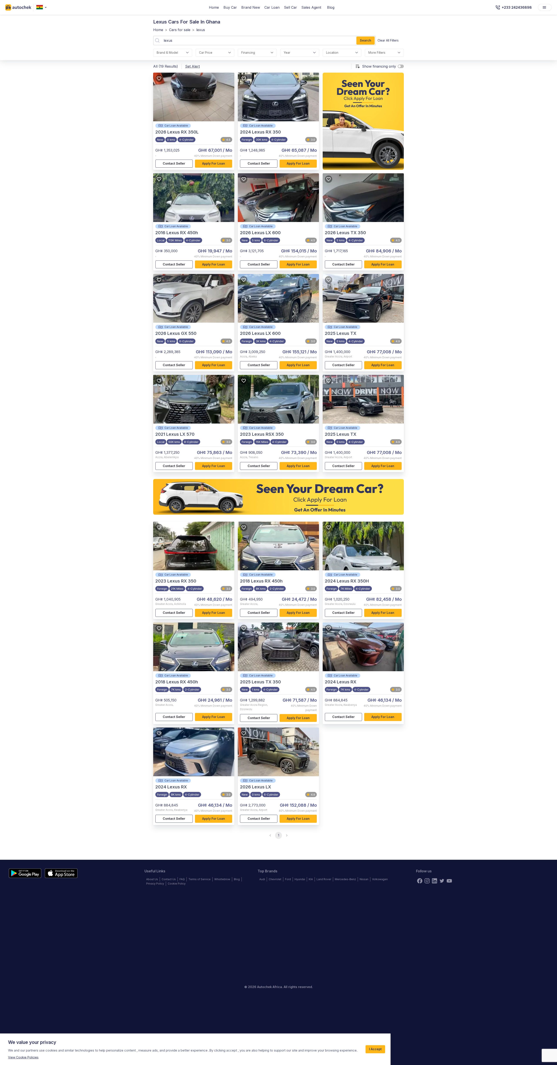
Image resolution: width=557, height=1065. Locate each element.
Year (287, 52)
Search (365, 40)
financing (248, 52)
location (332, 52)
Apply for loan (213, 163)
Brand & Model (167, 52)
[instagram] (427, 881)
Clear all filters (388, 40)
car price (205, 52)
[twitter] (442, 881)
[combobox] (42, 7)
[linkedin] (434, 881)
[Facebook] (419, 881)
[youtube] (449, 881)
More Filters (376, 52)
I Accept (375, 1049)
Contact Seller (174, 163)
